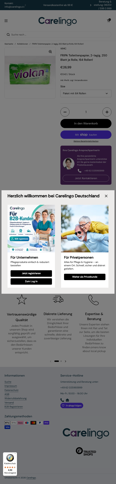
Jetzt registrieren (31, 273)
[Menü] (15, 454)
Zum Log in (31, 281)
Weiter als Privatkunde (84, 276)
